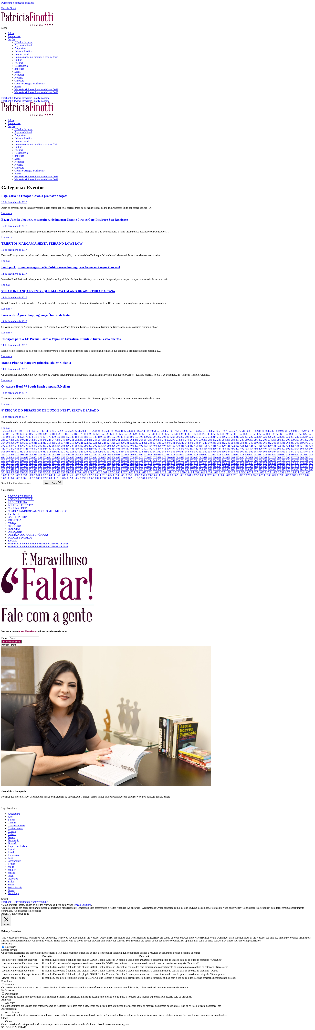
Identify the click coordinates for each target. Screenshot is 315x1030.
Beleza (11, 819)
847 (311, 463)
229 (283, 436)
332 (132, 442)
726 (68, 460)
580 (22, 454)
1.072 (240, 475)
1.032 (288, 472)
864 (77, 466)
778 (306, 460)
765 (247, 460)
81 (253, 431)
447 (35, 448)
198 (141, 436)
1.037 (11, 475)
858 (49, 466)
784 (22, 463)
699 (256, 457)
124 (112, 433)
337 (155, 442)
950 (159, 469)
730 (86, 460)
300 (297, 439)
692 (224, 457)
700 (260, 457)
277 (192, 439)
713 (8, 460)
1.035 (307, 472)
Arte (10, 816)
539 (145, 451)
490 (233, 448)
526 (86, 451)
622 (214, 454)
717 (26, 460)
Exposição (13, 855)
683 (182, 457)
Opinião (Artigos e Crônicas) (29, 83)
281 (210, 439)
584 (40, 454)
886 (178, 466)
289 (247, 439)
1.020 (209, 472)
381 (45, 445)
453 (63, 448)
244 (40, 439)
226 (270, 436)
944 (132, 469)
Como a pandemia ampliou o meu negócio (36, 57)
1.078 (280, 475)
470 (141, 448)
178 (49, 436)
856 (40, 466)
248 (58, 439)
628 (242, 454)
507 (311, 448)
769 (265, 460)
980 (297, 469)
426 (251, 445)
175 (35, 436)
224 (260, 436)
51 (154, 431)
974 (270, 469)
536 (132, 451)
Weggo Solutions (82, 904)
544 (168, 451)
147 (217, 433)
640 (297, 454)
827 (219, 463)
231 (292, 436)
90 (282, 431)
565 (265, 451)
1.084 (11, 478)
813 (155, 463)
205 (173, 436)
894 (215, 466)
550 (196, 451)
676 (150, 457)
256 (95, 439)
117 (80, 433)
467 (127, 448)
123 (107, 433)
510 (12, 451)
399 (127, 445)
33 (95, 431)
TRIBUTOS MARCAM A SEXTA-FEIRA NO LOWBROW (42, 243)
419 (219, 445)
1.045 (63, 475)
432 (279, 445)
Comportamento (16, 825)
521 (63, 451)
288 (242, 439)
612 (168, 454)
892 (205, 466)
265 (136, 439)
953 (173, 469)
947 (146, 469)
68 (210, 431)
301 (302, 439)
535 (127, 451)
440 (3, 448)
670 (123, 457)
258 (104, 439)
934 (86, 469)
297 (283, 439)
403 (146, 445)
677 (155, 457)
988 (22, 472)
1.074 (254, 475)
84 (263, 431)
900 (242, 466)
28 (79, 431)
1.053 (116, 475)
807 (127, 463)
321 (81, 442)
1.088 (37, 478)
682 (178, 457)
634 (270, 454)
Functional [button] (6, 981)
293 (265, 439)
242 (31, 439)
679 (164, 457)
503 (293, 448)
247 (54, 439)
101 (8, 433)
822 (196, 463)
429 (265, 445)
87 (273, 431)
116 (75, 433)
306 (12, 442)
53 (161, 431)
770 (270, 460)
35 (102, 431)
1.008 (130, 472)
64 (197, 431)
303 (311, 439)
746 (159, 460)
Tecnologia (13, 893)
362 (270, 442)
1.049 (90, 475)
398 (123, 445)
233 (302, 436)
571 (292, 451)
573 (302, 451)
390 (86, 445)
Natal (10, 875)
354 (233, 442)
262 (123, 439)
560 (242, 451)
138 (176, 433)
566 (270, 451)
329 (118, 442)
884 (169, 466)
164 (295, 433)
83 (259, 431)
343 (182, 442)
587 (54, 454)
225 (265, 436)
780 (3, 463)
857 (45, 466)
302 (306, 439)
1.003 (97, 472)
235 (311, 436)
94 (295, 431)
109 (45, 433)
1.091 (57, 478)
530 (104, 451)
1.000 (78, 472)
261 (118, 439)
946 (141, 469)
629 (247, 454)
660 (77, 457)
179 (54, 436)
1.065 (195, 475)
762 (233, 460)
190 (104, 436)
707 (293, 457)
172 (22, 436)
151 (236, 433)
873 (118, 466)
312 (40, 442)
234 (306, 436)
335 (145, 442)
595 (91, 454)
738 (123, 460)
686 (196, 457)
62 (190, 431)
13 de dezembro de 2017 (14, 392)
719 (35, 460)
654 (49, 457)
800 (95, 463)
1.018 (196, 472)
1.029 (268, 472)
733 (100, 460)
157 (263, 433)
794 (68, 463)
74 (230, 431)
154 (250, 433)
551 (201, 451)
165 (300, 433)
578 (12, 454)
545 (173, 451)
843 (292, 463)
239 (17, 439)
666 (104, 457)
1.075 (260, 475)
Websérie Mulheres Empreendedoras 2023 (36, 92)
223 (256, 436)
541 (155, 451)
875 (127, 466)
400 (132, 445)
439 (311, 445)
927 (54, 469)
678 (159, 457)
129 (135, 433)
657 (63, 457)
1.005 (111, 472)
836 (260, 463)
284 (224, 439)
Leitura (11, 863)
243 (35, 439)
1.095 (83, 478)
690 (215, 457)
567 (274, 451)
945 (136, 469)
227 (274, 436)
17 (43, 431)
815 (164, 463)
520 (58, 451)
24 (66, 431)
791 (54, 463)
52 (158, 431)
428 (260, 445)
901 (247, 466)
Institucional (14, 36)
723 (54, 460)
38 (112, 431)
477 (173, 448)
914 (306, 466)
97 (305, 431)
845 (302, 463)
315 (54, 442)
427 (256, 445)
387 (72, 445)
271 (164, 439)
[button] (157, 27)
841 (283, 463)
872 (114, 466)
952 (169, 469)
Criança (12, 831)
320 (77, 442)
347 (201, 442)
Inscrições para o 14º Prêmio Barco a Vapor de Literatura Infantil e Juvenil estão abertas (61, 339)
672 (132, 457)
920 (22, 469)
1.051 (103, 475)
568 (279, 451)
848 (3, 466)
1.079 (286, 475)
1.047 (76, 475)
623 (219, 454)
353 (228, 442)
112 (58, 433)
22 (59, 431)
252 (77, 439)
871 (109, 466)
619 (201, 454)
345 (191, 442)
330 (123, 442)
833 (247, 463)
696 (242, 457)
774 (288, 460)
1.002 (91, 472)
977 (283, 469)
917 (8, 469)
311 (35, 442)
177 (45, 436)
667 (109, 457)
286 (233, 439)
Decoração (13, 840)
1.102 (129, 478)
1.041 (37, 475)
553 (210, 451)
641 (302, 454)
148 (222, 433)
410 (178, 445)
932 (77, 469)
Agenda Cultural (23, 45)
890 (196, 466)
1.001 (84, 472)
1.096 (90, 478)
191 (109, 436)
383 (54, 445)
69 (213, 431)
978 (288, 469)
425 (247, 445)
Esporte (12, 849)
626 (233, 454)
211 (201, 436)
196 (132, 436)
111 (53, 433)
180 (58, 436)
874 (123, 466)
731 (91, 460)
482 (196, 448)
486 (215, 448)
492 (242, 448)
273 (173, 439)
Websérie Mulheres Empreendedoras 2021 (36, 89)
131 (144, 433)
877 (136, 466)
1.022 (222, 472)
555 (219, 451)
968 (242, 469)
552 (205, 451)
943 (127, 469)
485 (210, 448)
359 (256, 442)
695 (238, 457)
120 (93, 433)
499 (274, 448)
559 (237, 451)
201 (155, 436)
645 (8, 457)
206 (178, 436)
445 (26, 448)
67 (207, 431)
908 (279, 466)
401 (136, 445)
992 (40, 472)
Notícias (18, 77)
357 (247, 442)
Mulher (11, 869)
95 (299, 431)
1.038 (17, 475)
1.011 (150, 472)
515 (35, 451)
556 (224, 451)
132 (148, 433)
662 (86, 457)
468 (132, 448)
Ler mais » (6, 213)
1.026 (248, 472)
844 (297, 463)
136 (167, 433)
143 (199, 433)
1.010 (143, 472)
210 (196, 436)
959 (201, 469)
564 (260, 451)
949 (155, 469)
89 (279, 431)
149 (227, 433)
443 (17, 448)
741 (136, 460)
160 (277, 433)
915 (311, 466)
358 (251, 442)
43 (128, 431)
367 (292, 442)
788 (40, 463)
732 (95, 460)
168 (3, 436)
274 (178, 439)
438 (306, 445)
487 (219, 448)
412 (187, 445)
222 (251, 436)
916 (3, 469)
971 (256, 469)
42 (125, 431)
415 (201, 445)
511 (17, 451)
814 (159, 463)
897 (228, 466)
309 (26, 442)
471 (146, 448)
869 (100, 466)
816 (168, 463)
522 (67, 451)
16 (40, 431)
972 (260, 469)
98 (309, 431)
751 (182, 460)
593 (81, 454)
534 (123, 451)
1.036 (4, 475)
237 (8, 439)
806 (123, 463)
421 (228, 445)
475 (164, 448)
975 (274, 469)
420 (224, 445)
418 (214, 445)
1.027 (255, 472)
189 (100, 436)
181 (63, 436)
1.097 (96, 478)
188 (95, 436)
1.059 (155, 475)
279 (201, 439)
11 (23, 431)
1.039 (24, 475)
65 (200, 431)
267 (146, 439)
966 (233, 469)
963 (219, 469)
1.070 (227, 475)
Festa (10, 858)
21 (56, 431)
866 (86, 466)
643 (311, 454)
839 (274, 463)
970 (251, 469)
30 (85, 431)
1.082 (306, 475)
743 (146, 460)
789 (45, 463)
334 (141, 442)
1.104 (142, 478)
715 (17, 460)
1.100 (116, 478)
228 (279, 436)
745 (155, 460)
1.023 (228, 472)
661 (81, 457)
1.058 (149, 475)
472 (150, 448)
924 (40, 469)
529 (100, 451)
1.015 (176, 472)
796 (77, 463)
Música (11, 872)
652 (40, 457)
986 (12, 472)
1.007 (124, 472)
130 (139, 433)
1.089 (44, 478)
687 (201, 457)
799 (91, 463)
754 (196, 460)
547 (182, 451)
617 (191, 454)
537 (136, 451)
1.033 (294, 472)
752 (187, 460)
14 (33, 431)
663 (91, 457)
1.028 (261, 472)
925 (45, 469)
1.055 (129, 475)
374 (12, 445)
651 (35, 457)
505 (302, 448)
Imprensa (19, 68)
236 (3, 439)
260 (114, 439)
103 (17, 433)
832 (242, 463)
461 (100, 448)
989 (26, 472)
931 (72, 469)
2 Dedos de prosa (23, 42)
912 (297, 466)
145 (208, 433)
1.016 (183, 472)
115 (71, 433)
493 (247, 448)
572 (297, 451)
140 (185, 433)
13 (30, 431)
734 (104, 460)
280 (205, 439)
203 (164, 436)
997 (63, 472)
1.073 (247, 475)
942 (123, 469)
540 (150, 451)
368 (297, 442)
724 (58, 460)
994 (49, 472)
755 (201, 460)
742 (141, 460)
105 (26, 433)
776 (297, 460)
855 (35, 466)
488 (224, 448)
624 (224, 454)
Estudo (11, 852)
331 (127, 442)
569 (283, 451)
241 (26, 439)
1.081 (300, 475)
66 (204, 431)
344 (187, 442)
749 (173, 460)
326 (104, 442)
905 (265, 466)
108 (40, 433)
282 (215, 439)
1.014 (169, 472)
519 (54, 451)
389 (81, 445)
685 (192, 457)
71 (220, 431)
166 (305, 433)
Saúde (17, 86)
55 (168, 431)
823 (201, 463)
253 (81, 439)
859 (54, 466)
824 (205, 463)
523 (72, 451)
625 (228, 454)
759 (219, 460)
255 (91, 439)
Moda (17, 71)
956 (187, 469)
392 (95, 445)
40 (118, 431)
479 (182, 448)
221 (247, 436)
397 (118, 445)
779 (311, 460)
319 (72, 442)
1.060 (162, 475)
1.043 (50, 475)
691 (219, 457)
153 (245, 433)
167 (309, 433)
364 (279, 442)
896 (224, 466)
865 (81, 466)
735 (109, 460)
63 (194, 431)
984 (3, 472)
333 (136, 442)
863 (72, 466)
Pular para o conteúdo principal (17, 2)
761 (228, 460)
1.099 (109, 478)
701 (265, 457)
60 (184, 431)
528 (95, 451)
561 (247, 451)
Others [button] (4, 1018)
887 (182, 466)
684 (187, 457)
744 (150, 460)
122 (103, 433)
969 (247, 469)
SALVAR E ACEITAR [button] (13, 1027)
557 (228, 451)
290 (251, 439)
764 (242, 460)
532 (113, 451)
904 (260, 466)
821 (191, 463)
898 (233, 466)
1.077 (273, 475)
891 (201, 466)
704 (279, 457)
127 (125, 433)
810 (141, 463)
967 (238, 469)
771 (274, 460)
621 (210, 454)
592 (77, 454)
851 (17, 466)
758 (215, 460)
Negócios (19, 74)
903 (256, 466)
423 (237, 445)
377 (26, 445)
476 (169, 448)
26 (72, 431)
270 (159, 439)
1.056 (135, 475)
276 (187, 439)
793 (63, 463)
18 (46, 431)
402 (141, 445)
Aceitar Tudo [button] (22, 913)
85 (266, 431)
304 (3, 442)
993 (45, 472)
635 (274, 454)
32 (92, 431)
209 (192, 436)
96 (302, 431)
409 (173, 445)
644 (3, 457)
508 (3, 451)
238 (12, 439)
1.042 (44, 475)
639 (292, 454)
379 (35, 445)
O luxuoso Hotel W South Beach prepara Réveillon (35, 386)
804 (114, 463)
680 (169, 457)
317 (63, 442)
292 (260, 439)
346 (196, 442)
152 (240, 433)
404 (150, 445)
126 (121, 433)
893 (210, 466)
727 (72, 460)
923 (35, 469)
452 (58, 448)
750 (178, 460)
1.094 (76, 478)
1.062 (175, 475)
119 (89, 433)
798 (86, 463)
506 (306, 448)
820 (187, 463)
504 (297, 448)
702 (270, 457)
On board (19, 80)
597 (100, 454)
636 (279, 454)
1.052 (109, 475)
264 (132, 439)
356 (242, 442)
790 (49, 463)
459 (91, 448)
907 (274, 466)
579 (17, 454)
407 (164, 445)
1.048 (83, 475)
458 (86, 448)
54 (164, 431)
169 (8, 436)
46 (138, 431)
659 (72, 457)
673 (136, 457)
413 (191, 445)
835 (256, 463)
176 (40, 436)
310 (31, 442)
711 (311, 457)
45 (135, 431)
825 (210, 463)
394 (104, 445)
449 (45, 448)
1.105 (149, 478)
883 (164, 466)
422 (233, 445)
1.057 (142, 475)
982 (306, 469)
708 (297, 457)
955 (182, 469)
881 (155, 466)
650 (31, 457)
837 (265, 463)
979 (293, 469)
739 (127, 460)
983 (311, 469)
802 (104, 463)
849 (8, 466)
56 (171, 431)
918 (12, 469)
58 (177, 431)
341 (173, 442)
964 (224, 469)
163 (291, 433)
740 (132, 460)
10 (20, 431)
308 (22, 442)
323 (90, 442)
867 (91, 466)
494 (251, 448)
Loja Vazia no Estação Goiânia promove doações (34, 196)
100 (3, 433)
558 (233, 451)
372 (3, 445)
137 (171, 433)
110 (49, 433)
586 (49, 454)
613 (173, 454)
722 (49, 460)
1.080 (293, 475)
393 (100, 445)
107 (35, 433)
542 (159, 451)
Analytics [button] (6, 999)
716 (22, 460)
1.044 (57, 475)
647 (17, 457)
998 (68, 472)
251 (72, 439)
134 (158, 433)
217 (228, 436)
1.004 (104, 472)
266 (141, 439)
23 (63, 431)
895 (219, 466)
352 (224, 442)
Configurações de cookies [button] (27, 910)
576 (3, 454)
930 (68, 469)
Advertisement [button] (8, 1008)
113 (62, 433)
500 (279, 448)
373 (8, 445)
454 (68, 448)
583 (35, 454)
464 (114, 448)
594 (86, 454)
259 (109, 439)
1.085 (17, 478)
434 (288, 445)
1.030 (274, 472)
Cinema (12, 822)
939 (109, 469)
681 (173, 457)
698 (251, 457)
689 (210, 457)
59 (181, 431)
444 (22, 448)
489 (228, 448)
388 (77, 445)
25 (69, 431)
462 (104, 448)
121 (98, 433)
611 (164, 454)
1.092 (63, 478)
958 (196, 469)
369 (302, 442)
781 (8, 463)
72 (223, 431)
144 (204, 433)
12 (26, 431)
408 (169, 445)
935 (91, 469)
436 (297, 445)
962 (215, 469)
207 (182, 436)
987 (17, 472)
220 (242, 436)
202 (159, 436)
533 (118, 451)
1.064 (188, 475)
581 (26, 454)
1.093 (70, 478)
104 (22, 433)
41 (122, 431)
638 (288, 454)
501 (283, 448)
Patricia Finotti (8, 8)
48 (145, 431)
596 (95, 454)
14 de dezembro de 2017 (14, 273)
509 (8, 451)
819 (182, 463)
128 (130, 433)
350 (214, 442)
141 (190, 433)
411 (182, 445)
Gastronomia (21, 65)
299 (293, 439)
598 (104, 454)
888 (187, 466)
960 (205, 469)
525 (81, 451)
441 (8, 448)
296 (279, 439)
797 (81, 463)
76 (236, 431)
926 (49, 469)
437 (302, 445)
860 (58, 466)
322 (86, 442)
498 (270, 448)
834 (251, 463)
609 (155, 454)
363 (274, 442)
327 (109, 442)
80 (250, 431)
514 (31, 451)
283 (219, 439)
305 (8, 442)
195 (127, 436)
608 (150, 454)
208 (187, 436)
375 (17, 445)
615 (182, 454)
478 (178, 448)
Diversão (12, 843)
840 (279, 463)
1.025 (242, 472)
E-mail (4, 638)
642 (306, 454)
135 (162, 433)
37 (108, 431)
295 (274, 439)
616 (187, 454)
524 (77, 451)
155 (254, 433)
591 (72, 454)
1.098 (103, 478)
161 (282, 433)
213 (210, 436)
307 (17, 442)
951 (164, 469)
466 (123, 448)
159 (272, 433)
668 (114, 457)
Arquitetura (20, 48)
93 (292, 431)
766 (251, 460)
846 (306, 463)
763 (238, 460)
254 (86, 439)
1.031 (281, 472)
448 (40, 448)
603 (127, 454)
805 (118, 463)
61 (187, 431)
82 (256, 431)
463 (109, 448)
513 (26, 451)
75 (233, 431)
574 (306, 451)
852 (22, 466)
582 (31, 454)
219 (237, 436)
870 (104, 466)
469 (136, 448)
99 (312, 431)
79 (246, 431)
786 (31, 463)
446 (31, 448)
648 (22, 457)
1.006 (117, 472)
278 (196, 439)
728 (77, 460)
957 (192, 469)
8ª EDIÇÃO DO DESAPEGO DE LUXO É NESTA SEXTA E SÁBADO (50, 410)
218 (233, 436)
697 (247, 457)
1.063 (181, 475)
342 (178, 442)
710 (306, 457)
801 (100, 463)
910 (288, 466)
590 (68, 454)
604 (132, 454)
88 (276, 431)
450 (49, 448)
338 (159, 442)
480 (187, 448)
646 (12, 457)
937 (100, 469)
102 (12, 433)
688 (205, 457)
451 (54, 448)
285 (228, 439)
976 (279, 469)
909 (283, 466)
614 (178, 454)
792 (58, 463)
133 (153, 433)
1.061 (168, 475)
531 (109, 451)
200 (150, 436)
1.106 (155, 478)
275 (182, 439)
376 (22, 445)
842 (288, 463)
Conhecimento (15, 828)
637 (283, 454)
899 (238, 466)
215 (219, 436)
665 (100, 457)
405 (155, 445)
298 (288, 439)
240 (22, 439)
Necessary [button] (6, 943)
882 (159, 466)
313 (44, 442)
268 (150, 439)
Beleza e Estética (23, 51)
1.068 (214, 475)
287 (238, 439)
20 (53, 431)
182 (68, 436)
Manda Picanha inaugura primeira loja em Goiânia (36, 362)
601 (118, 454)
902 (251, 466)
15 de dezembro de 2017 (14, 202)
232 (297, 436)
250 (68, 439)
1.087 (30, 478)
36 (105, 431)
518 (49, 451)
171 (17, 436)
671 (127, 457)
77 (240, 431)
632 (260, 454)
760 (224, 460)
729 (81, 460)
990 (31, 472)
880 (150, 466)
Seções (11, 39)
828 (224, 463)
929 (63, 469)
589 (63, 454)
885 (173, 466)
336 (150, 442)
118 (84, 433)
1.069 (221, 475)
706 (288, 457)
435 (292, 445)
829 (228, 463)
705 (283, 457)
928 (58, 469)
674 (141, 457)
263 (127, 439)
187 (91, 436)
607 (146, 454)
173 (26, 436)
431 (274, 445)
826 (214, 463)
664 (95, 457)
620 (205, 454)
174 (31, 436)
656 (58, 457)
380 (40, 445)
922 (31, 469)
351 (219, 442)
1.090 (50, 478)
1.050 (96, 475)
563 (256, 451)
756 (205, 460)
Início (11, 33)
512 (21, 451)
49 (148, 431)
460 (95, 448)
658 (68, 457)
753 (192, 460)
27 (76, 431)
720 (40, 460)
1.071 (234, 475)
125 (116, 433)
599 (109, 454)
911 (292, 466)
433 (283, 445)
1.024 (235, 472)
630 (251, 454)
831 (237, 463)
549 (191, 451)
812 (150, 463)
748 (169, 460)
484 (205, 448)
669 (118, 457)
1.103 (135, 478)
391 (91, 445)
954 (178, 469)
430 (270, 445)
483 (201, 448)
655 (54, 457)
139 (181, 433)
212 (205, 436)
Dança (11, 837)
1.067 (208, 475)
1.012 (156, 472)
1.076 (267, 475)
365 (283, 442)
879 (146, 466)
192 (114, 436)
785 (26, 463)
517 (44, 451)
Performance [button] (7, 990)
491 (238, 448)
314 (49, 442)
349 (210, 442)
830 (233, 463)
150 (231, 433)
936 (95, 469)
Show (11, 884)
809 (136, 463)
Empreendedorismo (18, 846)
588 (58, 454)
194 (123, 436)
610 (159, 454)
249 (63, 439)
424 (242, 445)
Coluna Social (21, 54)
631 (256, 454)
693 (228, 457)
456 (77, 448)
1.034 (301, 472)
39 (115, 431)
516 (40, 451)
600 (114, 454)
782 (12, 463)
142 (194, 433)
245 (45, 439)
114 (67, 433)
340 (168, 442)
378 (31, 445)
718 (31, 460)
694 (233, 457)
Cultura (18, 60)
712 (3, 460)
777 (302, 460)
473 (155, 448)
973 (265, 469)
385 (63, 445)
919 (17, 469)
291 (256, 439)
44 (131, 431)
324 (95, 442)
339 (164, 442)
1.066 (201, 475)
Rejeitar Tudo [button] (8, 913)
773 (283, 460)
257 (100, 439)
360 (260, 442)
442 (12, 448)
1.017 (189, 472)
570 (288, 451)
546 (178, 451)
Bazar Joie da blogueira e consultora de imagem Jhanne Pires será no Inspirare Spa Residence (64, 219)
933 (81, 469)
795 (72, 463)
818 (178, 463)
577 (8, 454)
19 (49, 431)
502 (288, 448)
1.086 (24, 478)
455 (72, 448)
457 (81, 448)
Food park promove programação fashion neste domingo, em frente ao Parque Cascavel (60, 267)
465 (118, 448)
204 (169, 436)
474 (159, 448)
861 (63, 466)
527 (90, 451)
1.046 (70, 475)
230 (288, 436)
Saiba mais (6, 802)
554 (214, 451)
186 (86, 436)
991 (35, 472)
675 (146, 457)
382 (49, 445)
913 (302, 466)
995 (54, 472)
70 (217, 431)
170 (12, 436)
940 (114, 469)
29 (82, 431)
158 (268, 433)
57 (174, 431)
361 (265, 442)
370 (306, 442)
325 (100, 442)
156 (259, 433)
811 (145, 463)
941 (118, 469)
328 (113, 442)
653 (45, 457)
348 (205, 442)
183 (72, 436)
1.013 (163, 472)
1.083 (4, 478)
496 (260, 448)
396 (114, 445)
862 (68, 466)
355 (237, 442)
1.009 (137, 472)
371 (311, 442)
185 (81, 436)
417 (210, 445)
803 (109, 463)
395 (109, 445)
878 (141, 466)
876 (132, 466)
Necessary (10, 946)
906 (270, 466)
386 (68, 445)
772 (279, 460)
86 (269, 431)
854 (31, 466)
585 (45, 454)
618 (196, 454)
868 (95, 466)
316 (58, 442)
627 (237, 454)
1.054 (122, 475)
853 (26, 466)
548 (187, 451)
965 (228, 469)
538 (141, 451)
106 (31, 433)
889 (192, 466)
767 (256, 460)
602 (123, 454)
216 (224, 436)
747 (164, 460)
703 (274, 457)
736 (114, 460)
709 (302, 457)
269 (155, 439)
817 (173, 463)
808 (132, 463)
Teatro (11, 890)
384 (58, 445)
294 (270, 439)
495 (256, 448)
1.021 (215, 472)
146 (213, 433)
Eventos (18, 62)
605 (136, 454)
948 (150, 469)
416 (205, 445)
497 (265, 448)
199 (146, 436)
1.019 (202, 472)
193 (118, 436)
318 (67, 442)
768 (260, 460)
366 (288, 442)
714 (12, 460)
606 (141, 454)
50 (151, 431)
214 (214, 436)
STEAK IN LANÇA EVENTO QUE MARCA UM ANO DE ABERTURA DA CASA (58, 291)
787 (35, 463)
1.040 (30, 475)
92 (289, 431)
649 (26, 457)
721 (45, 460)
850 (12, 466)
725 (63, 460)
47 (141, 431)
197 (136, 436)
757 (210, 460)
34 (99, 431)
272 (169, 439)
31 (89, 431)
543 (164, 451)
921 (26, 469)
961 (210, 469)
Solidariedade (15, 887)
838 (270, 463)
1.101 (122, 478)
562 (251, 451)
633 (265, 454)
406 (159, 445)
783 (17, 463)
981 (302, 469)
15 (36, 431)
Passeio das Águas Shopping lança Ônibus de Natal (36, 315)
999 (72, 472)
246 (49, 439)
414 (196, 445)
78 (243, 431)
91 (286, 431)
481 (192, 448)
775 (293, 460)
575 (311, 451)
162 (286, 433)
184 (77, 436)
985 (8, 472)
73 (227, 431)
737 (118, 460)
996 (58, 472)
